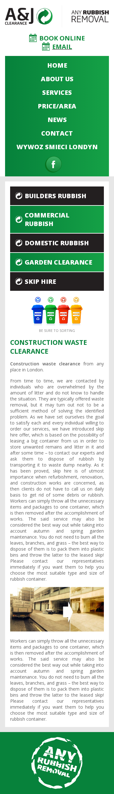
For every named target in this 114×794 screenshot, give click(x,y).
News (57, 119)
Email (62, 46)
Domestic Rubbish (57, 243)
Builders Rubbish (55, 196)
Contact (57, 133)
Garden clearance (58, 262)
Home (57, 65)
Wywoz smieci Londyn (57, 147)
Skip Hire (40, 281)
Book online (62, 38)
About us (57, 79)
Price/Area (57, 106)
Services (57, 92)
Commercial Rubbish (47, 219)
